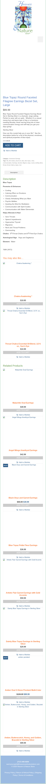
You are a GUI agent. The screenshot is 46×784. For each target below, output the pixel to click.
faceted (20, 163)
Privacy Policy (10, 773)
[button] (10, 150)
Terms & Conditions (26, 775)
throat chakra (11, 165)
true (20, 165)
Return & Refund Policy (25, 773)
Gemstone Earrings (14, 158)
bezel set (18, 160)
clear (32, 160)
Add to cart (13, 145)
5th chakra (12, 160)
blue (23, 160)
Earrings (14, 163)
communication (7, 163)
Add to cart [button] (23, 304)
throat (4, 165)
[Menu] (40, 39)
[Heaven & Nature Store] (23, 17)
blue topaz (28, 160)
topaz (17, 165)
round (32, 163)
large (29, 163)
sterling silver (39, 163)
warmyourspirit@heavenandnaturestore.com (23, 764)
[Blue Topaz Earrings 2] (23, 90)
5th (7, 160)
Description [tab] (14, 172)
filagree (25, 163)
